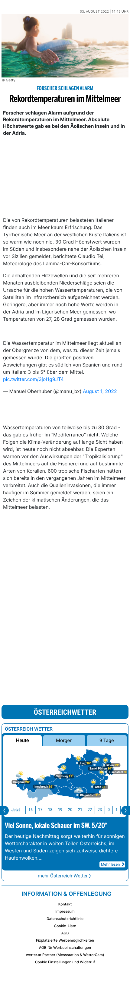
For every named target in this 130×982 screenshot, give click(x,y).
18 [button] (50, 809)
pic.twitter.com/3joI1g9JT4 (33, 379)
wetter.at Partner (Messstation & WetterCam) (65, 954)
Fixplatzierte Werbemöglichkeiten (65, 940)
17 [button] (40, 809)
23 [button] (100, 809)
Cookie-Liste (65, 926)
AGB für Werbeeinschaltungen (65, 947)
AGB (65, 933)
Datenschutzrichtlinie (65, 918)
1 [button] (116, 809)
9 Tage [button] (106, 740)
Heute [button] (22, 740)
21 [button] (80, 809)
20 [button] (70, 809)
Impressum (64, 911)
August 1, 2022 (100, 391)
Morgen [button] (64, 740)
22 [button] (90, 809)
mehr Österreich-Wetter (63, 876)
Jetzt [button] (15, 809)
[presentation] (4, 810)
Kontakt (65, 904)
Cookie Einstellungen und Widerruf (65, 962)
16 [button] (30, 809)
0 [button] (109, 809)
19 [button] (60, 809)
